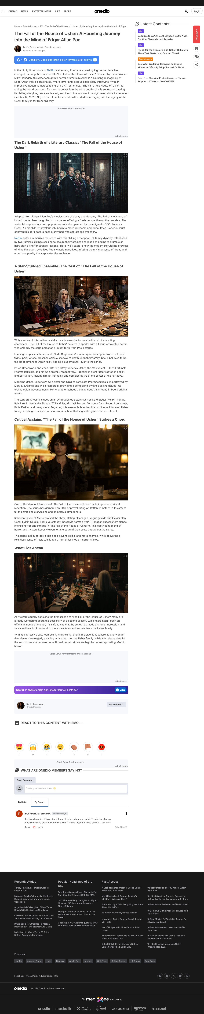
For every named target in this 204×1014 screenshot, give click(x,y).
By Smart (39, 802)
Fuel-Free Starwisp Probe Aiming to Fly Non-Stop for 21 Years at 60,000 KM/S (162, 80)
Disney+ (60, 961)
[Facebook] (167, 976)
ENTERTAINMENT (41, 11)
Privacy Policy (31, 976)
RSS (56, 976)
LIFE (57, 11)
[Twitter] (173, 976)
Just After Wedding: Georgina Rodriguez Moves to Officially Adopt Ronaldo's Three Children (161, 66)
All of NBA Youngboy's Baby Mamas (119, 912)
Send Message (59, 813)
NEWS (24, 11)
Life (140, 31)
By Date (22, 802)
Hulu (49, 961)
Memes (88, 961)
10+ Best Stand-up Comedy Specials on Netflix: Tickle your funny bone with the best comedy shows (166, 899)
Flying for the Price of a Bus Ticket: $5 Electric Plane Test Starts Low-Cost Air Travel (163, 52)
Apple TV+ (74, 961)
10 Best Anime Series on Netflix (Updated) (167, 904)
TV (41, 26)
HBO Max (135, 961)
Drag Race (150, 961)
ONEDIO (12, 11)
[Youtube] (180, 976)
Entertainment (30, 26)
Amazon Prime (34, 961)
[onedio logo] (102, 11)
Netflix (51, 70)
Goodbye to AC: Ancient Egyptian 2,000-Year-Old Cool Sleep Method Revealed (163, 37)
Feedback (19, 976)
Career (49, 976)
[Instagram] (160, 976)
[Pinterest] (187, 976)
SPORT (67, 11)
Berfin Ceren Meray (42, 47)
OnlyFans (101, 961)
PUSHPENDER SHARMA (38, 813)
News (17, 26)
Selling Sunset (118, 961)
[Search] (186, 11)
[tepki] (19, 747)
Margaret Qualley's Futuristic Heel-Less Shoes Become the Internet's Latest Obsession (33, 899)
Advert (42, 976)
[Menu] (3, 11)
